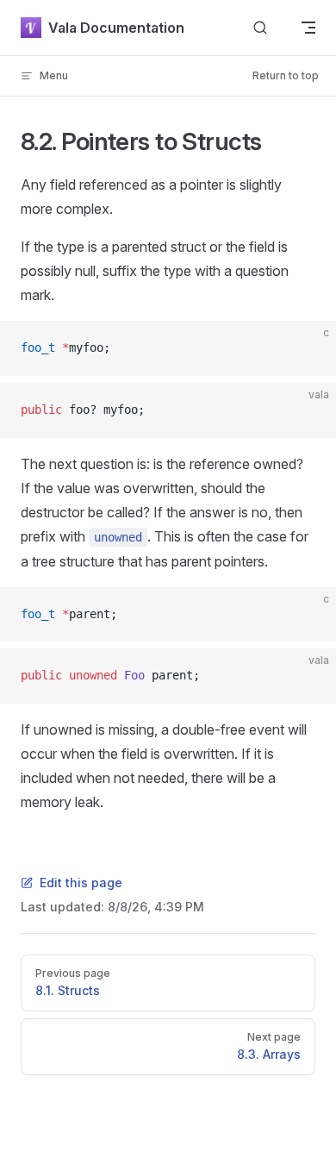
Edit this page (81, 882)
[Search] (260, 28)
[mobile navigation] (308, 27)
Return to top (285, 75)
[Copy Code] (308, 348)
